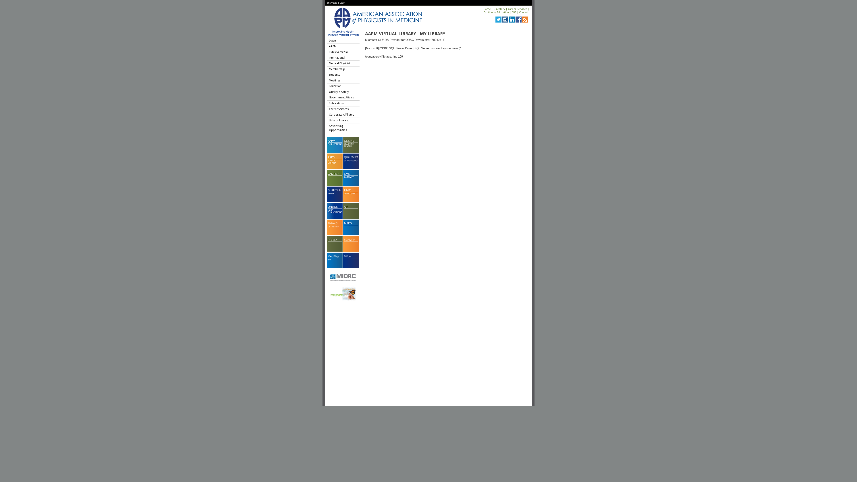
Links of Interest (339, 120)
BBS (514, 12)
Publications (336, 103)
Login (342, 2)
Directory (499, 8)
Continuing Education (496, 12)
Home (487, 8)
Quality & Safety (339, 92)
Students (334, 75)
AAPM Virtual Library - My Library (405, 34)
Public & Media (338, 52)
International (337, 58)
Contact (523, 12)
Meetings (334, 80)
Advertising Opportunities (338, 128)
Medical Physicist (339, 63)
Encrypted (332, 2)
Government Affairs (341, 97)
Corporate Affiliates (341, 114)
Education (335, 86)
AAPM (332, 46)
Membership (337, 69)
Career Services (517, 8)
